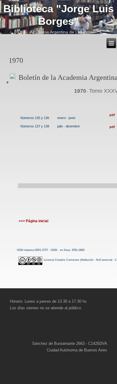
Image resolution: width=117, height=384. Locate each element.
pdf (112, 115)
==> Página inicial (33, 221)
